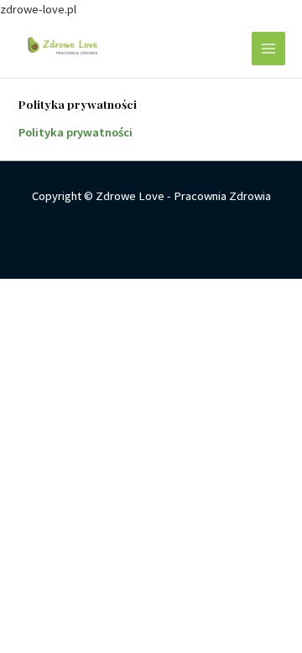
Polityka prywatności (75, 132)
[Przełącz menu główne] (268, 48)
